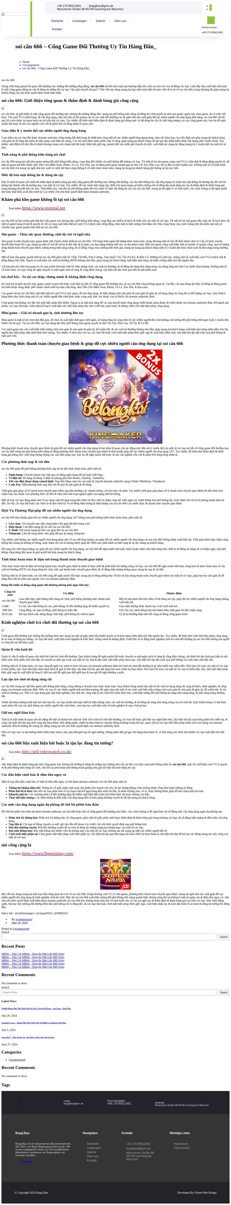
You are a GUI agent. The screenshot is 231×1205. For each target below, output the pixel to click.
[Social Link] (211, 5)
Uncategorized (21, 928)
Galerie (100, 20)
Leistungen (79, 20)
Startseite (57, 20)
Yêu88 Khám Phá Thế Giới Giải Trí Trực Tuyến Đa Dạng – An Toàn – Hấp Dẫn (36, 1008)
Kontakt (57, 29)
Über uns (120, 20)
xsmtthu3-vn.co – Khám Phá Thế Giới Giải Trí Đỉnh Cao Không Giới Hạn (33, 1023)
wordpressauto (24, 919)
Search (5, 932)
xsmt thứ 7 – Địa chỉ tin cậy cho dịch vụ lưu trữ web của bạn (27, 1037)
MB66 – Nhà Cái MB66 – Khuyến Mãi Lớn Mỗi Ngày (33, 953)
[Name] (18, 19)
